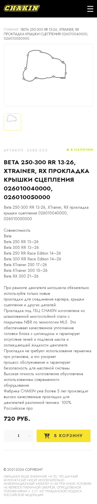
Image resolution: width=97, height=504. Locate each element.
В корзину (67, 436)
